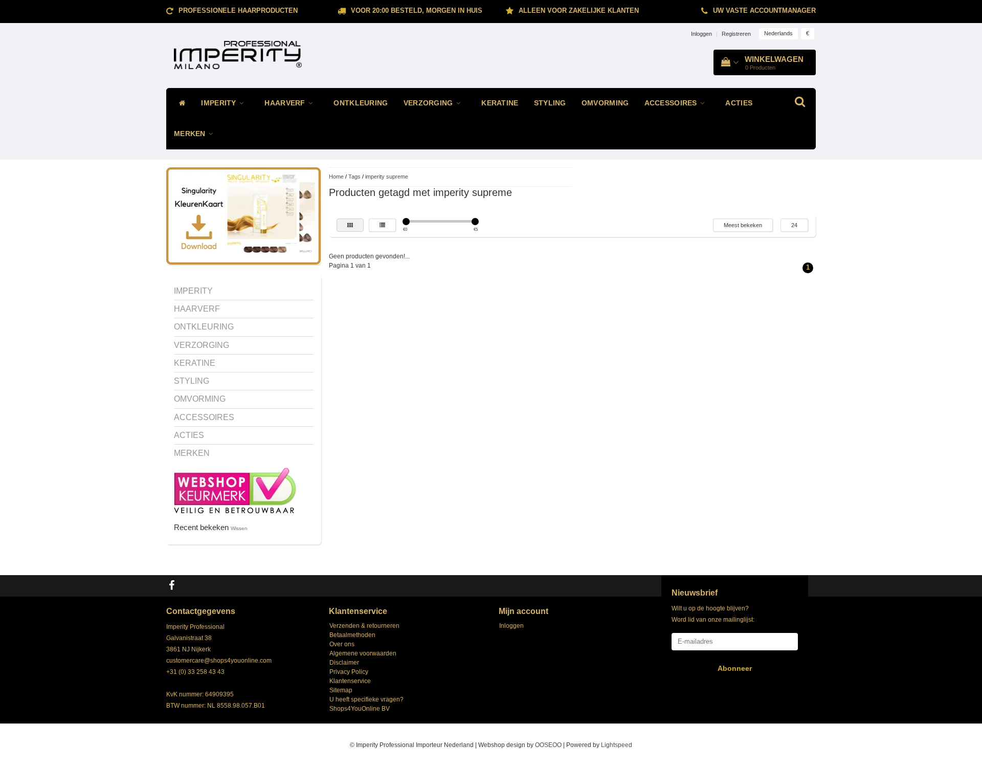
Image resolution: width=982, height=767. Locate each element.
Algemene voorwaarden (362, 653)
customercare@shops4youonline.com (219, 660)
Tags (354, 176)
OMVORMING (605, 103)
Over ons (341, 644)
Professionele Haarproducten (238, 10)
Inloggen (701, 34)
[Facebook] (173, 585)
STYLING (550, 103)
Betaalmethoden (352, 635)
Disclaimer (344, 662)
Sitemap (340, 690)
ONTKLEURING (360, 103)
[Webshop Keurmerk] (235, 489)
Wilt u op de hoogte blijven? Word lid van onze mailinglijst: (713, 614)
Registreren (736, 34)
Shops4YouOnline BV (359, 708)
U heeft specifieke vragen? (366, 699)
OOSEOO (548, 745)
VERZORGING (429, 103)
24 (794, 225)
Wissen (239, 528)
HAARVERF (285, 103)
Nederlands (778, 33)
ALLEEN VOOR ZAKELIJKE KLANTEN (579, 10)
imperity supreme (386, 176)
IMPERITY (219, 103)
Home (336, 176)
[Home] (179, 103)
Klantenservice (350, 681)
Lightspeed (616, 745)
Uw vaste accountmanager (764, 10)
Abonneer (735, 668)
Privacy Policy (348, 671)
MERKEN (191, 134)
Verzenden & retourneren (364, 625)
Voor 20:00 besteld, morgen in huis (416, 10)
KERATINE (499, 103)
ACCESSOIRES (672, 103)
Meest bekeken (743, 225)
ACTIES (738, 103)
